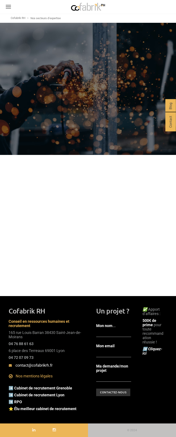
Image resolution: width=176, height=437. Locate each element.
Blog (170, 106)
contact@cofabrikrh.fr (34, 365)
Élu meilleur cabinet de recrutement (45, 408)
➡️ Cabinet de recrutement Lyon (36, 395)
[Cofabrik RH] (88, 11)
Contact (170, 122)
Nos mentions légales (34, 376)
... (106, 326)
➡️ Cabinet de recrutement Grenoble (40, 388)
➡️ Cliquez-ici (152, 351)
